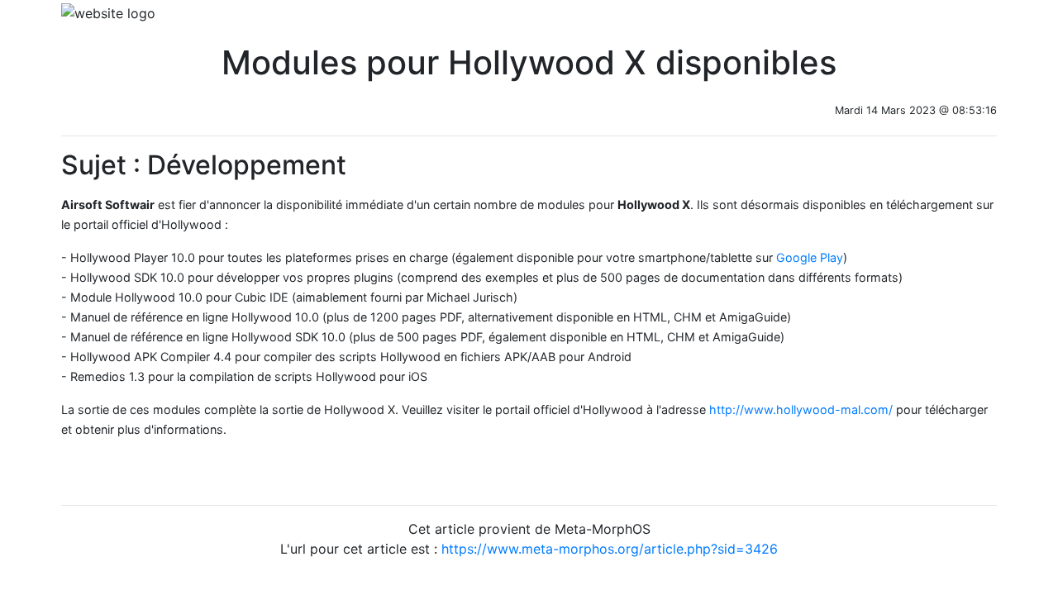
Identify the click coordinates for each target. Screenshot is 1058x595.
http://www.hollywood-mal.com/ (801, 409)
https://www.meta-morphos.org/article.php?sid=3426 (609, 548)
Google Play (809, 257)
